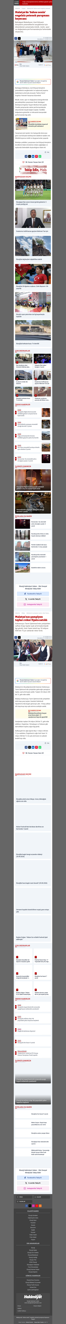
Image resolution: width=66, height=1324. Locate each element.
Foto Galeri (33, 1237)
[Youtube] (36, 1205)
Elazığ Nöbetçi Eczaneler (33, 1282)
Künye (19, 1306)
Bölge (23, 613)
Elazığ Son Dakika (33, 1252)
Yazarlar (33, 1223)
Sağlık (33, 1230)
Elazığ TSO (33, 1260)
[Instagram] (33, 1205)
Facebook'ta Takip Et (34, 594)
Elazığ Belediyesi (33, 1255)
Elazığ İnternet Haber (33, 1269)
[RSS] (40, 1205)
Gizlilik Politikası (22, 1311)
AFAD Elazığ (33, 1262)
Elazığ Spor (33, 1220)
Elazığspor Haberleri (33, 1264)
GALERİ (39, 1197)
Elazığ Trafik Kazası (33, 1285)
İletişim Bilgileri (37, 1306)
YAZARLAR (22, 1201)
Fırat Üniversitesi (33, 1267)
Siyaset (33, 1232)
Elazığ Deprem (33, 1272)
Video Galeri (33, 1235)
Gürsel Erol (33, 1287)
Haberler (17, 8)
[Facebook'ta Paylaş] (15, 38)
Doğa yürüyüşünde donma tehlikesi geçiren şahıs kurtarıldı (35, 3)
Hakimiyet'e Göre (33, 1218)
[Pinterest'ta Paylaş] (36, 156)
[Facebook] (26, 1205)
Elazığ (33, 1248)
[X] (30, 1205)
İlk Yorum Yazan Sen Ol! (35, 162)
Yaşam (23, 8)
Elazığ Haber (33, 1250)
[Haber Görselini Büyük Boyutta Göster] (33, 51)
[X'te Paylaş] (19, 38)
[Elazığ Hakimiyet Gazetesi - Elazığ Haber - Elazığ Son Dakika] (33, 1297)
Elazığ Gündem (33, 1215)
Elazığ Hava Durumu (33, 1280)
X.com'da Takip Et (34, 599)
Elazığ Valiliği (33, 1257)
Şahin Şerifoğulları (33, 1290)
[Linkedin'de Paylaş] (33, 156)
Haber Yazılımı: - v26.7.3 (33, 1322)
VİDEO (21, 1197)
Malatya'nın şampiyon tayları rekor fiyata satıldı (38, 613)
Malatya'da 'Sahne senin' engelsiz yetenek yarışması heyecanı (38, 8)
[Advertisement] (33, 73)
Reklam (19, 1308)
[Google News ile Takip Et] (47, 65)
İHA (24, 65)
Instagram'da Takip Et (34, 604)
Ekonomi (33, 1227)
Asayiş (33, 1225)
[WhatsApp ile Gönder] (39, 156)
